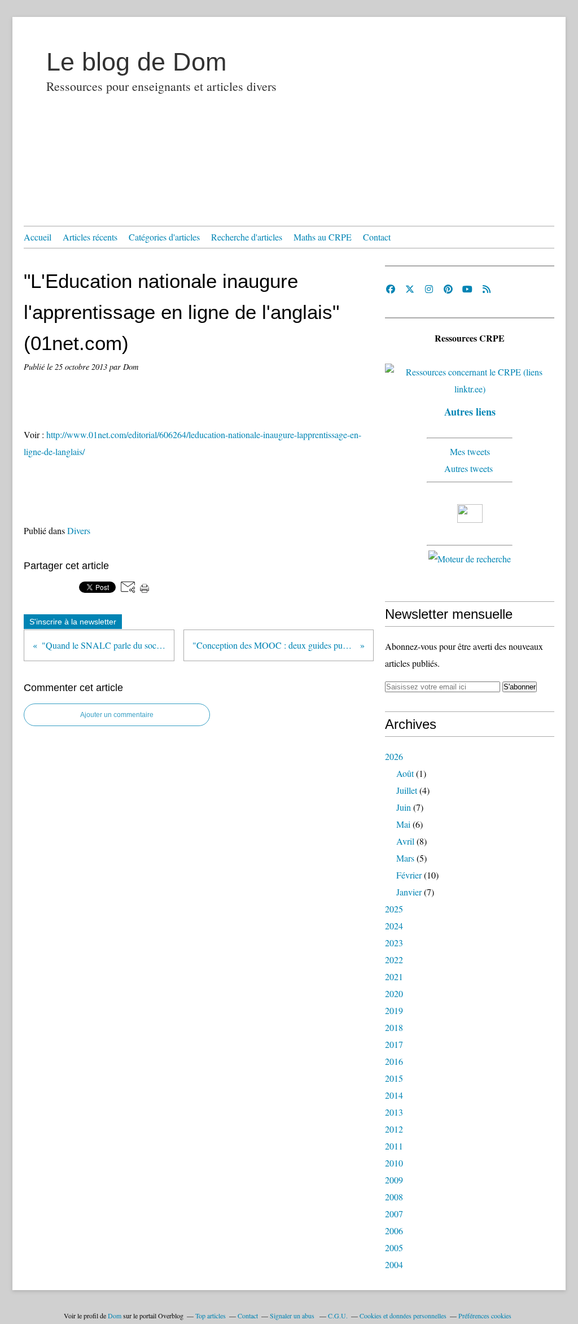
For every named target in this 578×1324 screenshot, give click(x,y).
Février (409, 875)
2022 (394, 959)
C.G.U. (338, 1315)
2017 (394, 1044)
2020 (394, 993)
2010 (394, 1163)
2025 (394, 909)
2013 (394, 1112)
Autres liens (470, 411)
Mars (405, 858)
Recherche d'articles (246, 237)
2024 (394, 926)
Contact (377, 237)
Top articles (210, 1315)
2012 (394, 1129)
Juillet (406, 790)
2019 (394, 1010)
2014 (394, 1095)
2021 (394, 976)
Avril (405, 841)
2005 (394, 1247)
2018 (394, 1027)
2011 (394, 1146)
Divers (78, 530)
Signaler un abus (293, 1315)
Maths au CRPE (323, 237)
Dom (114, 1315)
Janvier (409, 892)
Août (405, 773)
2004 (394, 1264)
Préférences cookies (484, 1315)
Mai (403, 824)
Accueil (37, 237)
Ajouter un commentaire (117, 715)
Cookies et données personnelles (403, 1315)
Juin (403, 807)
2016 (394, 1061)
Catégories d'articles (164, 237)
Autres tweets (470, 468)
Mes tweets (470, 451)
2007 (394, 1214)
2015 (394, 1078)
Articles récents (90, 237)
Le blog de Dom (136, 61)
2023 (394, 943)
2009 (394, 1180)
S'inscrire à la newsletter (72, 621)
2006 (394, 1230)
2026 (394, 756)
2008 (394, 1197)
